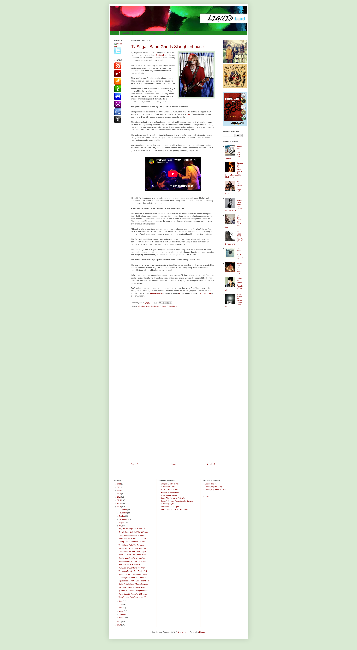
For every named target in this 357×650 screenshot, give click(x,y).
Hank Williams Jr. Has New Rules (131, 565)
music (148, 306)
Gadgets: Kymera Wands (170, 493)
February (122, 614)
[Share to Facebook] (168, 303)
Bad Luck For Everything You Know (132, 568)
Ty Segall (163, 306)
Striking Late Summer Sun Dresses (132, 542)
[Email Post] (155, 303)
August (122, 523)
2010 (119, 625)
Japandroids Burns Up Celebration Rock (134, 581)
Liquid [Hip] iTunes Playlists (215, 490)
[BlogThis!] (162, 303)
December (123, 510)
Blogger (202, 632)
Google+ (206, 496)
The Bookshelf (180, 33)
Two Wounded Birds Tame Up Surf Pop (133, 597)
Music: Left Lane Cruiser (170, 490)
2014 (119, 500)
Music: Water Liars (168, 487)
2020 (119, 490)
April (121, 608)
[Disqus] (173, 349)
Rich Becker (155, 306)
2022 (119, 484)
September (123, 519)
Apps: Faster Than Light (170, 507)
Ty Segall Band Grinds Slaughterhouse (167, 46)
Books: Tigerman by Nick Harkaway (174, 510)
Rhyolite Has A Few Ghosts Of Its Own (133, 548)
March (121, 611)
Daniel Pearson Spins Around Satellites (133, 539)
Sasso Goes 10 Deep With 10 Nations (133, 594)
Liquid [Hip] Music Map (213, 487)
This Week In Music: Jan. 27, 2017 (240, 254)
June (121, 601)
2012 (119, 507)
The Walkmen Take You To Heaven (132, 545)
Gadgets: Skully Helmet (169, 484)
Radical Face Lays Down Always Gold (240, 268)
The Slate (151, 33)
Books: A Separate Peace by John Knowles (177, 501)
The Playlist (165, 33)
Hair (188, 114)
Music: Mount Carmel (169, 495)
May (120, 605)
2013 (119, 504)
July (120, 526)
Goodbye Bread (161, 55)
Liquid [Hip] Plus (211, 484)
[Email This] (160, 303)
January (122, 618)
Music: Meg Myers (167, 504)
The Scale (138, 33)
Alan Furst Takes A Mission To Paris (132, 587)
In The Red (141, 306)
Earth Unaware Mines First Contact (132, 535)
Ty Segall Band (172, 306)
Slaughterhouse (155, 293)
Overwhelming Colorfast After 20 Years (133, 532)
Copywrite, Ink (183, 632)
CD (180, 293)
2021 (119, 487)
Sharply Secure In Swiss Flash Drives (133, 574)
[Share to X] (165, 303)
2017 (119, 494)
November (123, 513)
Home (114, 33)
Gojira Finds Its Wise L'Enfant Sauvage (133, 584)
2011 (119, 622)
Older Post (211, 464)
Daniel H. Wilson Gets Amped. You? (132, 555)
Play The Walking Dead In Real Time (132, 529)
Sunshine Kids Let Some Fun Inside (132, 561)
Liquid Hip (125, 33)
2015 (119, 497)
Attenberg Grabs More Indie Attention (132, 578)
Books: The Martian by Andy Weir (173, 498)
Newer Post (135, 464)
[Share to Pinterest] (170, 303)
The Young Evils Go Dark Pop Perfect (133, 571)
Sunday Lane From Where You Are (132, 558)
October (122, 516)
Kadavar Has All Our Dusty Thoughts (132, 552)
